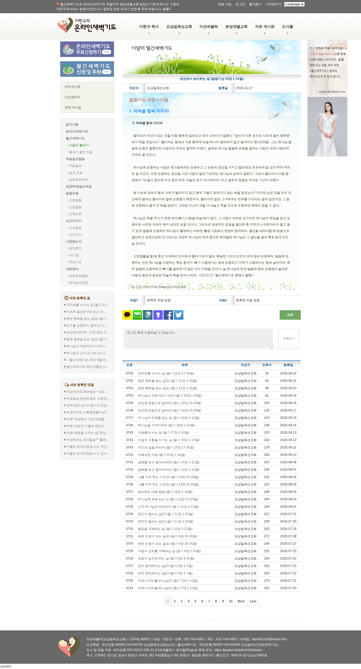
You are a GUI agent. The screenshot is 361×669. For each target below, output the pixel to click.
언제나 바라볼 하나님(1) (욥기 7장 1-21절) (168, 588)
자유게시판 (72, 87)
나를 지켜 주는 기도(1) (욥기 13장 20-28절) (168, 484)
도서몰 (287, 26)
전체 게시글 (72, 107)
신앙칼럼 (75, 207)
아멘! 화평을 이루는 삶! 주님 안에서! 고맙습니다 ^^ (102, 433)
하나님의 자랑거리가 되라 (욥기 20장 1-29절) (98, 346)
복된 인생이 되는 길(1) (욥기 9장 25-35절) (167, 544)
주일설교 (75, 166)
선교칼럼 (75, 228)
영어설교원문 (78, 283)
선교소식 (75, 234)
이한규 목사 (149, 26)
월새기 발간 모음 (81, 152)
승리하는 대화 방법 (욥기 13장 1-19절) (165, 492)
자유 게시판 (265, 26)
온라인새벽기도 (77, 131)
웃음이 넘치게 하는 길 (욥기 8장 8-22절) (166, 558)
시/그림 (74, 255)
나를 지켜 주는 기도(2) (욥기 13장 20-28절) (168, 477)
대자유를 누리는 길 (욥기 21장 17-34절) (94, 305)
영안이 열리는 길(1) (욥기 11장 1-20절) (165, 521)
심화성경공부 (78, 179)
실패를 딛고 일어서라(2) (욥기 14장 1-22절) (169, 462)
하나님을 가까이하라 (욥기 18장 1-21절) (166, 425)
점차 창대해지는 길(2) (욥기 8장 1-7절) (165, 566)
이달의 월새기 (79, 145)
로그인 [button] (240, 4)
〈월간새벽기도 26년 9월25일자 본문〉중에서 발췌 (102, 360)
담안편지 (75, 248)
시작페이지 (273, 4)
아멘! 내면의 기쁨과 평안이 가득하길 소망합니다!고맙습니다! (109, 426)
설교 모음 (75, 173)
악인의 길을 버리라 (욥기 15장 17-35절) (166, 447)
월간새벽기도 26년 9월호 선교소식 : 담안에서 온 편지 (104, 367)
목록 (290, 315)
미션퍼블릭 (209, 26)
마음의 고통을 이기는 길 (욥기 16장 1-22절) (169, 440)
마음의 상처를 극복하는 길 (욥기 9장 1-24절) (169, 551)
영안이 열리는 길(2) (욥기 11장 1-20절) (165, 514)
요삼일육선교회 (179, 26)
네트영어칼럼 (78, 276)
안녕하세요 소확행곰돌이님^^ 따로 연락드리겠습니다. (104, 412)
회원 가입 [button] (225, 4)
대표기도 (75, 262)
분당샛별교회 (236, 26)
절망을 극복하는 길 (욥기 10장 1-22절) (165, 529)
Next (241, 601)
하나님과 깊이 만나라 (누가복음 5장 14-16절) (98, 353)
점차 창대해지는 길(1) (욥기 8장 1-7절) (165, 573)
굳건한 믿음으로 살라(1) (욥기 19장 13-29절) (169, 410)
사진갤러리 (72, 97)
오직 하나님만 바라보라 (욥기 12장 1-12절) (168, 506)
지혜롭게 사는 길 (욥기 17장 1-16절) (163, 432)
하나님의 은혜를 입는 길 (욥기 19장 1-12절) (169, 418)
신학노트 (75, 214)
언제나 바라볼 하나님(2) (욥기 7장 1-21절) (168, 581)
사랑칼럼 (75, 200)
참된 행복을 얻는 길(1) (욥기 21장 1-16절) (96, 339)
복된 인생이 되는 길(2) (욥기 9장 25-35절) (167, 536)
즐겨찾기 (255, 4)
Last (253, 601)
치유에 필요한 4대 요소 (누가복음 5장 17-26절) (99, 312)
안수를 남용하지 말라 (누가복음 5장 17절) (96, 325)
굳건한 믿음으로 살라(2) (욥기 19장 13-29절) (169, 403)
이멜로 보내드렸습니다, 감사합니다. (91, 453)
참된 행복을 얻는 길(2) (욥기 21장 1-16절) (96, 318)
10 (231, 601)
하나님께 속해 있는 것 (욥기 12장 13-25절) (168, 499)
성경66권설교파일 (79, 186)
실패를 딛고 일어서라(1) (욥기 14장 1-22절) (169, 469)
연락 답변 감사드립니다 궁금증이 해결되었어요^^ (101, 405)
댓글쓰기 (289, 338)
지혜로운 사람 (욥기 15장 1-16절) (161, 455)
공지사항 (72, 124)
